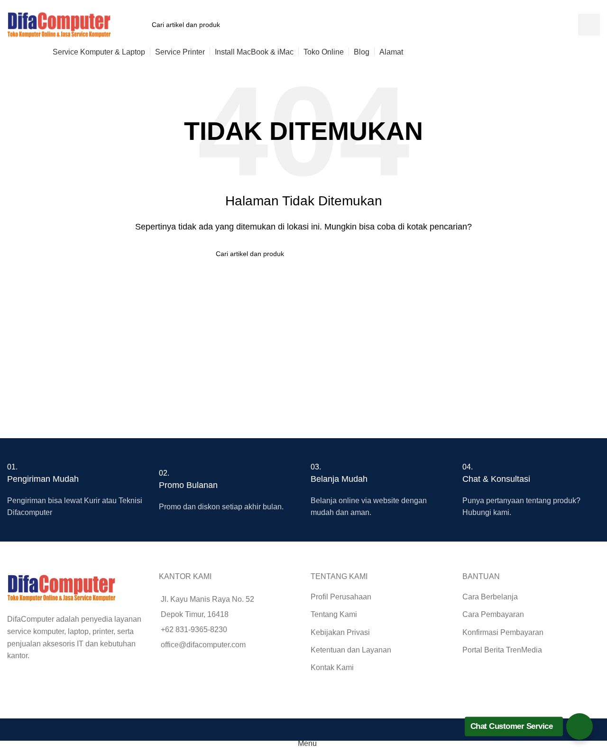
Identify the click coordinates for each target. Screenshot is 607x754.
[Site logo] (59, 24)
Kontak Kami (332, 667)
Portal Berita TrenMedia (502, 650)
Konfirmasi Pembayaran (502, 632)
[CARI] (589, 25)
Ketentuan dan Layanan (351, 650)
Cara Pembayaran (493, 614)
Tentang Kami (334, 614)
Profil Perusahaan (341, 597)
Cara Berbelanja (490, 597)
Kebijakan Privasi (340, 632)
